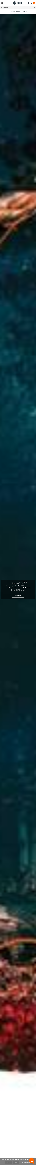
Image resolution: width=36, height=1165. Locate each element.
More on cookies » (26, 1162)
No (15, 1162)
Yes (8, 1162)
